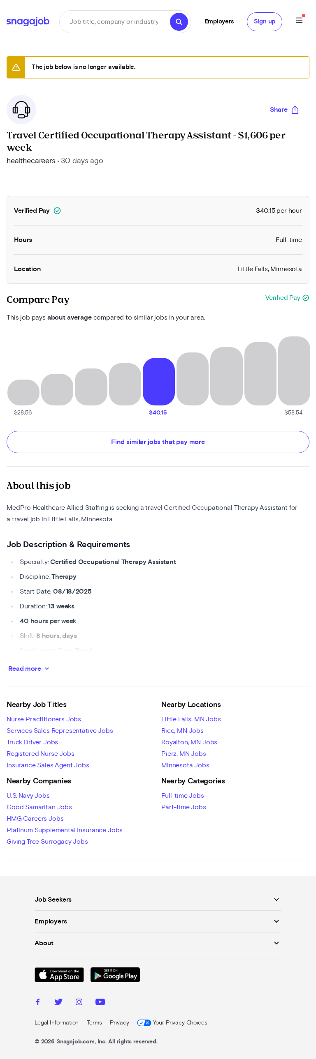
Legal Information (57, 1023)
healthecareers (31, 161)
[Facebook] (38, 1003)
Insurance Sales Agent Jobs (48, 765)
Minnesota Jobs (185, 765)
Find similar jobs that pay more (158, 442)
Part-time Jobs (183, 807)
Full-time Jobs (182, 795)
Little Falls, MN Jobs (191, 719)
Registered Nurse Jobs (40, 754)
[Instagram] (79, 1003)
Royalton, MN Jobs (189, 742)
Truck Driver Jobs (32, 742)
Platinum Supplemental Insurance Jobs (65, 830)
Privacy (119, 1023)
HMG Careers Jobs (35, 818)
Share (279, 109)
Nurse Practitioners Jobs (44, 719)
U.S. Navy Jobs (28, 795)
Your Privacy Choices (180, 1023)
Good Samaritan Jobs (39, 807)
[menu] (299, 22)
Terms (94, 1023)
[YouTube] (100, 1003)
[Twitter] (58, 1003)
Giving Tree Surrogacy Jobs (47, 841)
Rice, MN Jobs (182, 730)
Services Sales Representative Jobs (60, 730)
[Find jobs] (179, 22)
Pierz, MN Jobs (183, 754)
